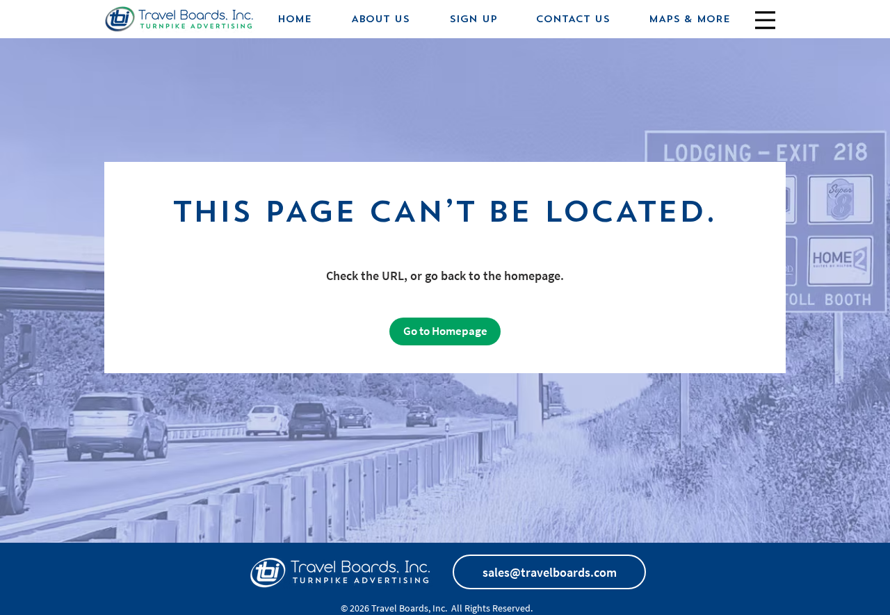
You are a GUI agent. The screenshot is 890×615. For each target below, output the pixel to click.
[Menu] (765, 20)
